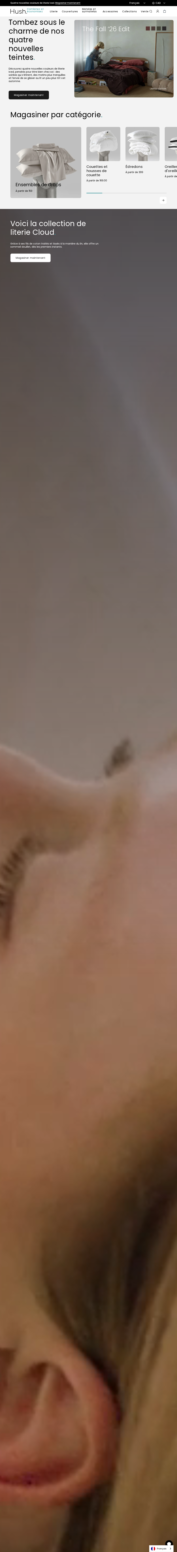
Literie (54, 11)
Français (161, 1548)
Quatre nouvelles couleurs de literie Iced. (45, 3)
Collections (129, 11)
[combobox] (161, 1548)
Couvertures (70, 11)
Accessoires (110, 11)
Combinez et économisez (35, 10)
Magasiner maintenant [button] (30, 258)
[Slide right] (163, 200)
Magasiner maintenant (29, 95)
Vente (145, 11)
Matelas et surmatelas (89, 10)
